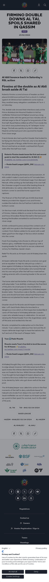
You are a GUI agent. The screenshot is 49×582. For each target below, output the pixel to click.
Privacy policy (41, 548)
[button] (6, 548)
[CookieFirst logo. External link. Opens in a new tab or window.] (3, 551)
